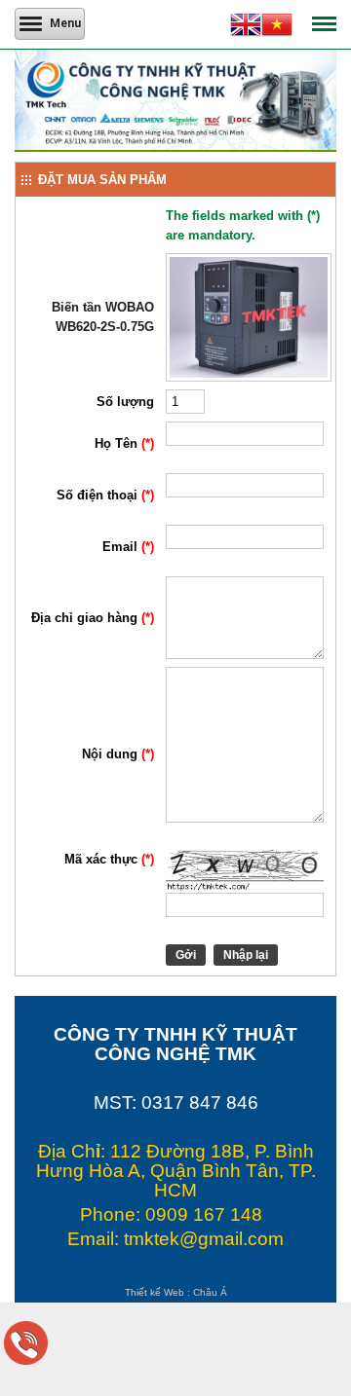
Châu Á (210, 1292)
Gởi (186, 955)
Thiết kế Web (154, 1292)
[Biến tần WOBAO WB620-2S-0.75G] (249, 377)
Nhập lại (245, 955)
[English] (245, 27)
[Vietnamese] (276, 27)
